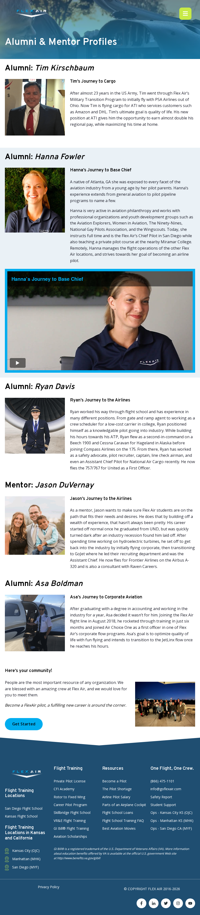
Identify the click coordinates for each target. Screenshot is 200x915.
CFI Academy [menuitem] (64, 789)
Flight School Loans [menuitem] (117, 812)
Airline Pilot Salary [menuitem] (116, 797)
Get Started (23, 724)
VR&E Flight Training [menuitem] (70, 820)
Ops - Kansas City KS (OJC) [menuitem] (171, 812)
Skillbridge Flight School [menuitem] (72, 812)
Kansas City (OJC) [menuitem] (25, 850)
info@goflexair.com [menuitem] (165, 789)
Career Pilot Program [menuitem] (70, 804)
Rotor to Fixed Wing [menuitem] (69, 797)
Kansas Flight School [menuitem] (21, 816)
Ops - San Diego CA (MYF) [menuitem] (171, 828)
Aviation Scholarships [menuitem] (70, 836)
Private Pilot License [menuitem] (70, 781)
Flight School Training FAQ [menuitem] (123, 820)
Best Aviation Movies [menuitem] (119, 828)
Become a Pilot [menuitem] (114, 781)
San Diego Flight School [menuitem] (23, 808)
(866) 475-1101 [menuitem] (162, 781)
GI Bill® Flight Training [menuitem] (71, 828)
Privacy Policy (48, 887)
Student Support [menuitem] (163, 804)
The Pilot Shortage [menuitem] (117, 789)
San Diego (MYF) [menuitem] (25, 867)
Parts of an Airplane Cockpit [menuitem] (124, 804)
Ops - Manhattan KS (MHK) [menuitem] (171, 820)
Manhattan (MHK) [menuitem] (25, 859)
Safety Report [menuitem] (161, 797)
